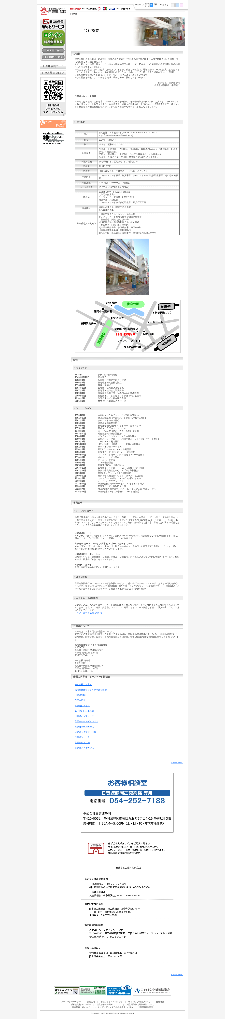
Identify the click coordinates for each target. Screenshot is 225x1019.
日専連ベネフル (82, 742)
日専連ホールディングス (86, 721)
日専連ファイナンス (84, 748)
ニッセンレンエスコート (86, 711)
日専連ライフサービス (85, 732)
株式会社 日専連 (83, 684)
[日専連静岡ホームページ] (53, 13)
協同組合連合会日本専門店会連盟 (91, 690)
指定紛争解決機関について (108, 1004)
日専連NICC (80, 695)
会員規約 (91, 1002)
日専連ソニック (82, 737)
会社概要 (160, 1002)
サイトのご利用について (139, 1002)
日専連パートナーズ (84, 726)
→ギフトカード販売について (88, 612)
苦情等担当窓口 (146, 1007)
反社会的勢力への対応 (81, 1004)
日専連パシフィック (84, 716)
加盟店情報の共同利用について (140, 1004)
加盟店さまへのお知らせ (111, 1002)
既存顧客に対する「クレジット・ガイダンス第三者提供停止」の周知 (102, 1007)
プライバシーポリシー (71, 1002)
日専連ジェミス (82, 705)
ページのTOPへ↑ (177, 762)
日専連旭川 (80, 700)
